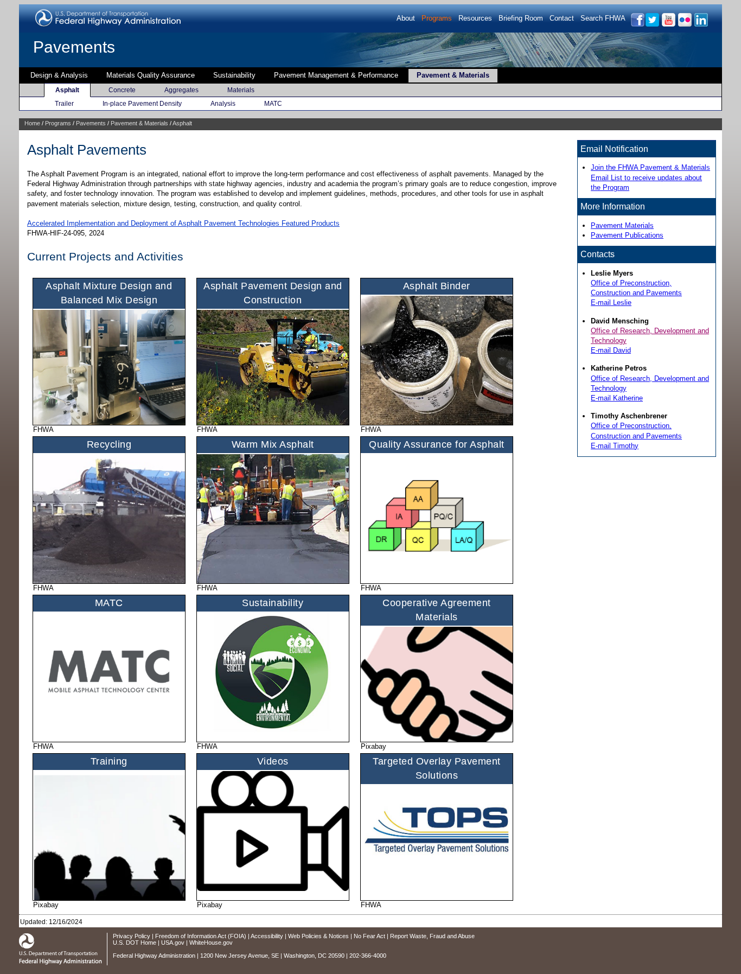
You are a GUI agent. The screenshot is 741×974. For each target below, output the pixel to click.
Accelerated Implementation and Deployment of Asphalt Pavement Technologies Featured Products (183, 223)
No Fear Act (369, 936)
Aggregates (181, 90)
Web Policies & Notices (318, 936)
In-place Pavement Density (142, 103)
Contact (562, 18)
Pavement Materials (622, 225)
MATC (273, 103)
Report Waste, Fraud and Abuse (432, 936)
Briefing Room (521, 18)
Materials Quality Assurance (150, 75)
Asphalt (67, 90)
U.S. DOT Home (134, 942)
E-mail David (611, 350)
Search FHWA (602, 18)
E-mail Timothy (614, 446)
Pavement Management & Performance (336, 75)
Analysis (222, 103)
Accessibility (267, 936)
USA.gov (172, 942)
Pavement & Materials (453, 75)
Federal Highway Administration (154, 955)
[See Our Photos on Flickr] (684, 25)
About (406, 18)
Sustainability (234, 75)
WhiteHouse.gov (211, 942)
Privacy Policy (131, 936)
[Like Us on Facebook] (637, 25)
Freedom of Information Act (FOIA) (200, 936)
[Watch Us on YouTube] (668, 25)
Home (32, 123)
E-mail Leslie (611, 302)
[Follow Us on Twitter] (651, 25)
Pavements (74, 47)
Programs (436, 18)
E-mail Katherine (617, 398)
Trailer (64, 103)
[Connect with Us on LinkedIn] (700, 25)
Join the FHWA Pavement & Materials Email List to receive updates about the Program (650, 177)
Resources (475, 18)
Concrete (122, 90)
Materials (240, 90)
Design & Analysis (59, 75)
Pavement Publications (627, 235)
